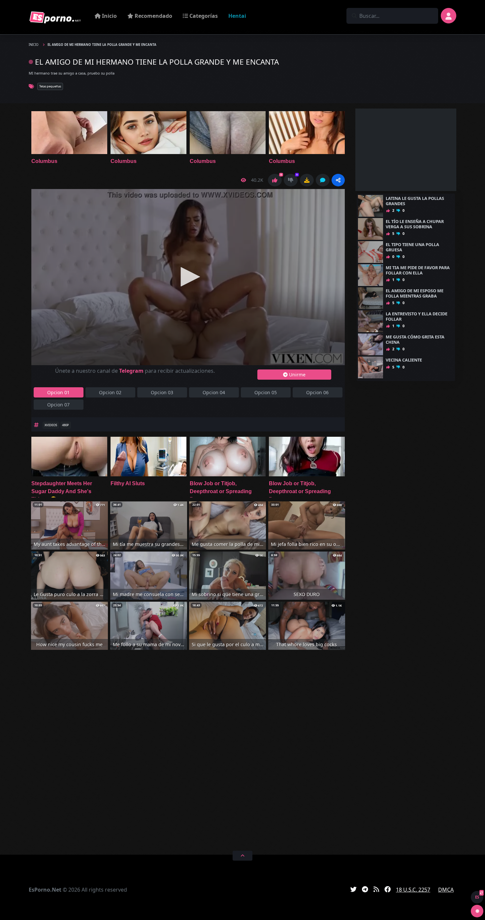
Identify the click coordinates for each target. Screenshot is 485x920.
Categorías (203, 15)
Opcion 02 (110, 392)
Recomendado (152, 15)
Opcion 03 (162, 392)
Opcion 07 (58, 404)
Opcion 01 (58, 392)
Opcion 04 (214, 392)
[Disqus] (188, 749)
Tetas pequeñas (50, 86)
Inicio (109, 15)
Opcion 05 (265, 392)
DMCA (446, 889)
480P (65, 425)
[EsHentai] (55, 17)
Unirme (297, 374)
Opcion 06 (317, 392)
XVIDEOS (51, 425)
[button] (338, 180)
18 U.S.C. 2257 (413, 889)
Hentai (237, 15)
